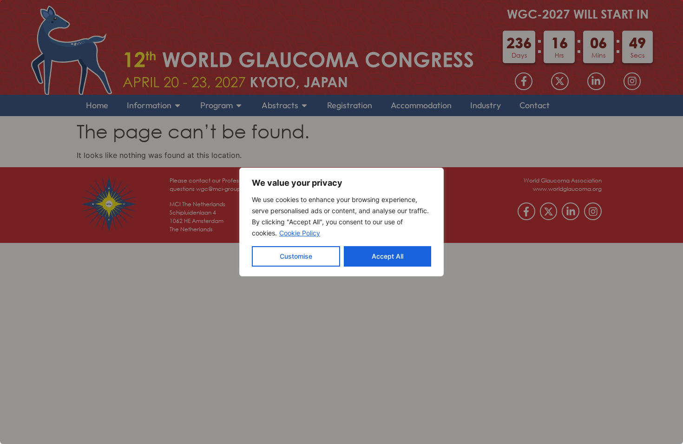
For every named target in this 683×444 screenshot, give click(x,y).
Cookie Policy (299, 233)
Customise (296, 256)
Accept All (387, 256)
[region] (341, 222)
